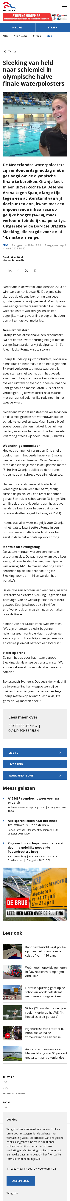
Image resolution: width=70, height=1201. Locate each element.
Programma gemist (14, 1093)
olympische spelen (23, 731)
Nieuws (17, 27)
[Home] (17, 6)
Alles (6, 36)
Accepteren (20, 1181)
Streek (37, 36)
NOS (6, 245)
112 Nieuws (20, 36)
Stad (49, 36)
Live (5, 1082)
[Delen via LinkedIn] (10, 270)
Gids (5, 1087)
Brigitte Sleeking (22, 726)
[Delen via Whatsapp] (35, 270)
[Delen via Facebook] (18, 270)
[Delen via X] (26, 270)
